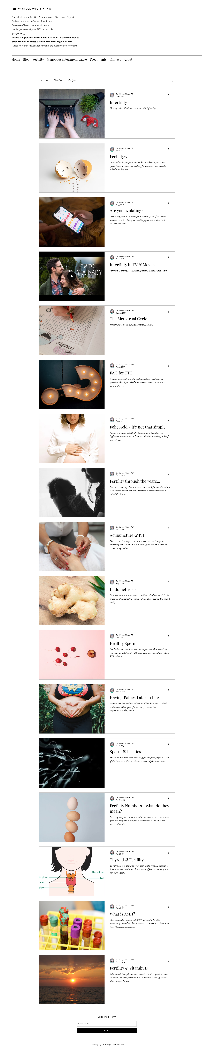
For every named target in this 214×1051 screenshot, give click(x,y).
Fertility (58, 80)
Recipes (72, 80)
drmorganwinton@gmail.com (56, 41)
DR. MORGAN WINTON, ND (31, 9)
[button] (171, 80)
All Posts (43, 80)
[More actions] (169, 95)
